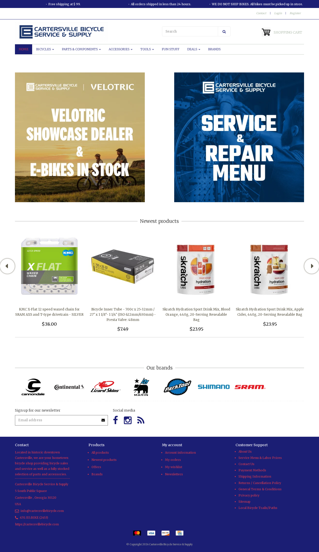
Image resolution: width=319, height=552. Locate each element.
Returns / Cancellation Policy (260, 483)
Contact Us (246, 464)
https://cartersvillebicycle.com (37, 524)
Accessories (119, 49)
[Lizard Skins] (105, 386)
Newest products (104, 460)
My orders (173, 460)
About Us (245, 451)
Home (23, 49)
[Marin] (141, 387)
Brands (214, 49)
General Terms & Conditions (260, 489)
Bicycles (44, 49)
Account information (180, 452)
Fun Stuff (170, 49)
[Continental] (69, 387)
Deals (192, 49)
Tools (146, 49)
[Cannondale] (33, 387)
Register (295, 13)
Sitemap (244, 501)
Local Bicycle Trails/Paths (258, 508)
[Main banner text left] (80, 137)
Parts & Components (80, 49)
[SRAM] (250, 387)
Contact (261, 13)
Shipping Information (255, 476)
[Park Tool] (177, 387)
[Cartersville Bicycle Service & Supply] (86, 32)
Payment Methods (252, 470)
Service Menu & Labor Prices (260, 458)
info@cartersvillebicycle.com (42, 511)
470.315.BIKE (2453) (34, 517)
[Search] (224, 31)
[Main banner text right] (239, 137)
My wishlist (173, 467)
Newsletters (174, 474)
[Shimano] (214, 387)
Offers (96, 467)
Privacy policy (249, 495)
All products (100, 452)
